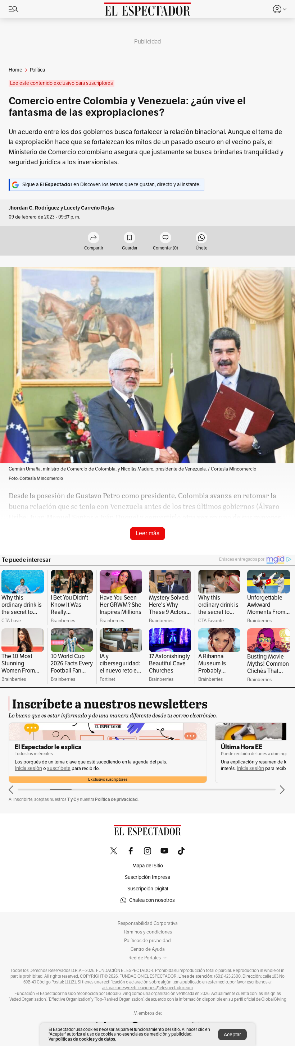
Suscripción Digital (147, 889)
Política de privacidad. (117, 799)
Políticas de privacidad (147, 940)
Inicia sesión (28, 768)
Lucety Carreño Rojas (89, 208)
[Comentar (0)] (165, 238)
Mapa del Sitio (147, 866)
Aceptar (232, 1035)
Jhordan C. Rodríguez (34, 208)
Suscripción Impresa (147, 877)
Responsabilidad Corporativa (148, 923)
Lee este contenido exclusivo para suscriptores (61, 83)
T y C (71, 799)
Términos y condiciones (147, 932)
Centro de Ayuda (148, 949)
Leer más (147, 533)
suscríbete (59, 768)
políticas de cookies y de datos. (85, 1039)
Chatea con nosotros (152, 900)
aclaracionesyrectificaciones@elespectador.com (147, 987)
